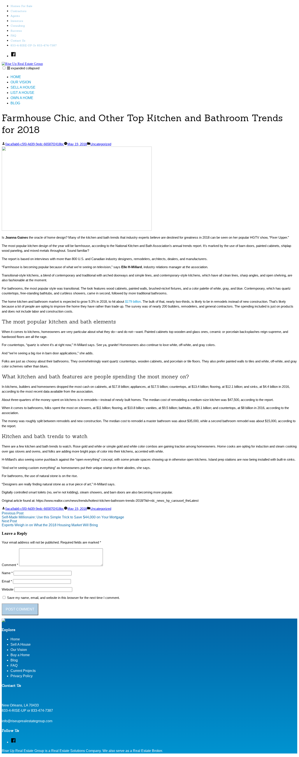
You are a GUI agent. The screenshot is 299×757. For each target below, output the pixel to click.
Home (16, 77)
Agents (15, 15)
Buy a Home (20, 655)
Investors (17, 21)
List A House (22, 92)
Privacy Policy (22, 676)
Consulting (18, 25)
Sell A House (23, 87)
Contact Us (18, 40)
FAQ (13, 35)
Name (7, 573)
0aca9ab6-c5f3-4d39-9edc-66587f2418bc (34, 144)
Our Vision (21, 82)
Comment (10, 565)
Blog (15, 103)
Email (7, 581)
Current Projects (23, 671)
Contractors (18, 11)
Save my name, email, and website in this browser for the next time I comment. (63, 598)
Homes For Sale (21, 6)
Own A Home (22, 98)
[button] (4, 67)
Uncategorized (100, 144)
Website (7, 589)
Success (16, 30)
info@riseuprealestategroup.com (27, 721)
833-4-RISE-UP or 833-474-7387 (34, 45)
